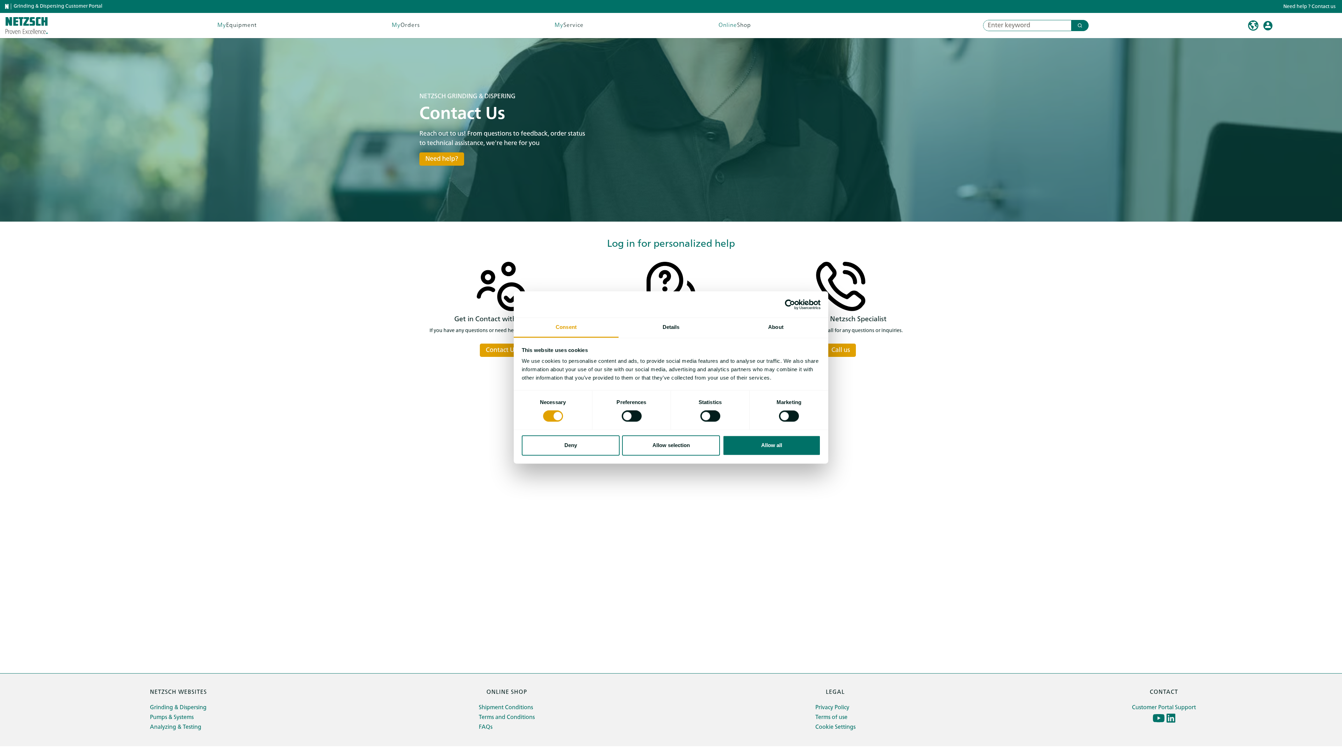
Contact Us (501, 350)
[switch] (632, 416)
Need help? (441, 159)
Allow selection (671, 445)
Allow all (771, 445)
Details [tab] (671, 327)
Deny (570, 445)
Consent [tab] (566, 327)
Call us (840, 350)
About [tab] (776, 327)
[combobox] (1024, 25)
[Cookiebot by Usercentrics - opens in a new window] (790, 304)
